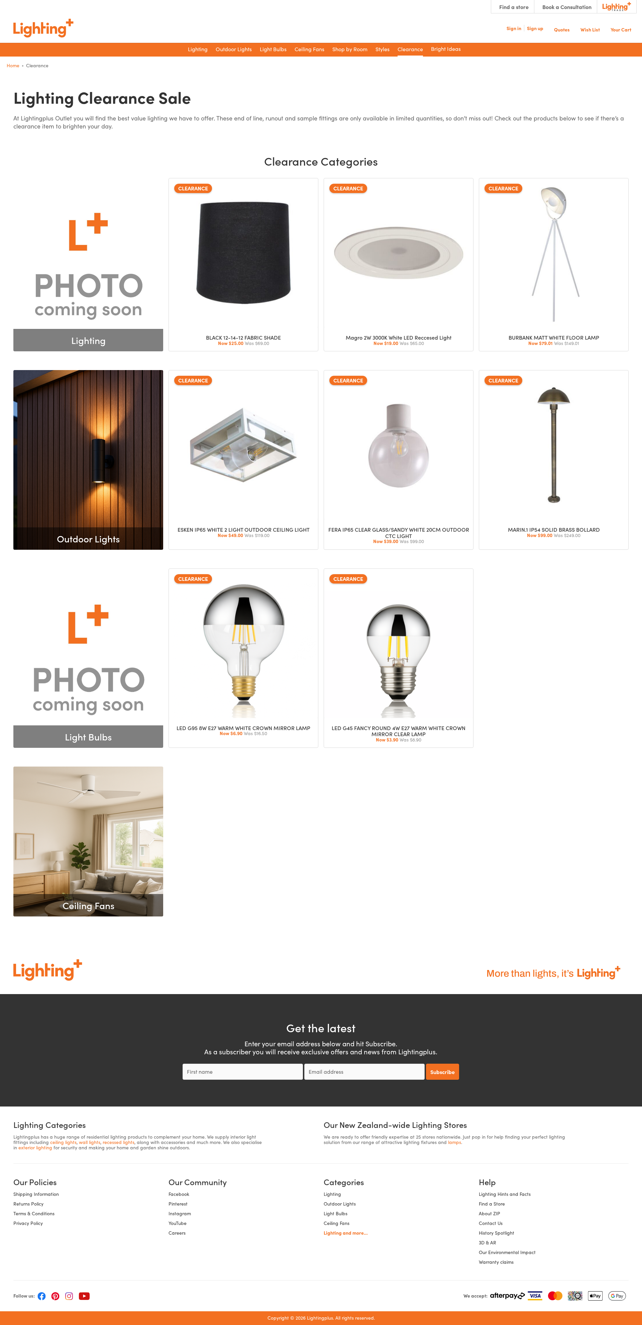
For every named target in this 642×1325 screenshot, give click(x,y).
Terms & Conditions (34, 1213)
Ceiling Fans (336, 1223)
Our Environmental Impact (507, 1252)
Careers (177, 1233)
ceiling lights (63, 1142)
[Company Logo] (43, 28)
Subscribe (442, 1071)
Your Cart (621, 29)
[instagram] (69, 1296)
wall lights (89, 1142)
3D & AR (487, 1242)
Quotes (562, 29)
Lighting (332, 1194)
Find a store (514, 6)
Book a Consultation (567, 6)
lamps (454, 1142)
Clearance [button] (410, 49)
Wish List (590, 29)
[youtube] (84, 1296)
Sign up (535, 28)
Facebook (179, 1194)
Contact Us (491, 1223)
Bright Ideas (446, 48)
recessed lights (118, 1142)
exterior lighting (35, 1147)
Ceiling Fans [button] (309, 49)
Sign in (514, 28)
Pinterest (178, 1204)
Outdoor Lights (340, 1204)
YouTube (178, 1223)
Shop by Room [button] (349, 49)
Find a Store (492, 1204)
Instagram (180, 1213)
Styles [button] (383, 49)
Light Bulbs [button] (273, 49)
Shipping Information (36, 1194)
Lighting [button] (198, 49)
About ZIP (489, 1213)
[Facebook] (41, 1296)
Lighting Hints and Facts (505, 1194)
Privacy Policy (28, 1223)
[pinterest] (55, 1296)
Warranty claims (496, 1262)
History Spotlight (496, 1233)
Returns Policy (28, 1204)
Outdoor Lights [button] (234, 49)
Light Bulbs (335, 1213)
